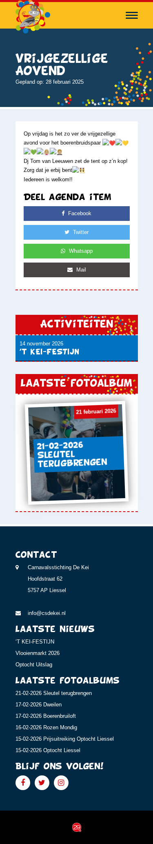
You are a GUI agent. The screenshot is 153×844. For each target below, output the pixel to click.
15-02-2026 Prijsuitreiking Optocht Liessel (65, 739)
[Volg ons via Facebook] (23, 782)
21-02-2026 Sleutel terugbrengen (54, 693)
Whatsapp (80, 251)
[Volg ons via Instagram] (61, 782)
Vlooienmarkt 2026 (38, 653)
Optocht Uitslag (34, 664)
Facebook (79, 213)
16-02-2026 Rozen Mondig (46, 727)
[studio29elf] (76, 827)
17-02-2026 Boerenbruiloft (46, 716)
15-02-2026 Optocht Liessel (48, 750)
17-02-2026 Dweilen (39, 704)
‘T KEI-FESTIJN (35, 642)
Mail (80, 270)
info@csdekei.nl (47, 613)
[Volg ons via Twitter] (42, 782)
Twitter (80, 232)
